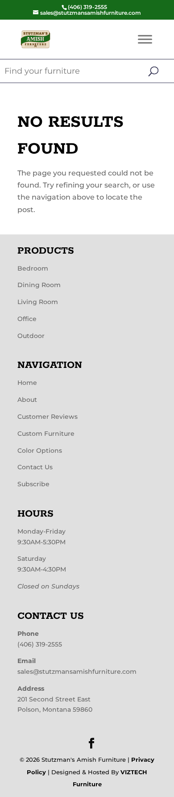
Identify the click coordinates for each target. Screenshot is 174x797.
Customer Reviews (47, 417)
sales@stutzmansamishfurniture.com (77, 672)
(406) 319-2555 (39, 644)
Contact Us (35, 467)
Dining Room (39, 285)
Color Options (39, 450)
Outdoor (31, 336)
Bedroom (32, 268)
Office (27, 319)
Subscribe (33, 484)
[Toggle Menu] (145, 39)
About (27, 400)
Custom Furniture (46, 434)
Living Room (37, 302)
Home (27, 383)
